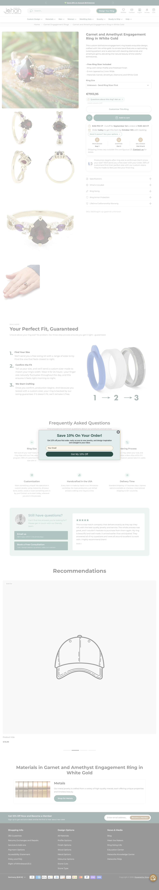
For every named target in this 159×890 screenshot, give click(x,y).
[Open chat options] (153, 877)
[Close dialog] (118, 432)
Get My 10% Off (79, 454)
